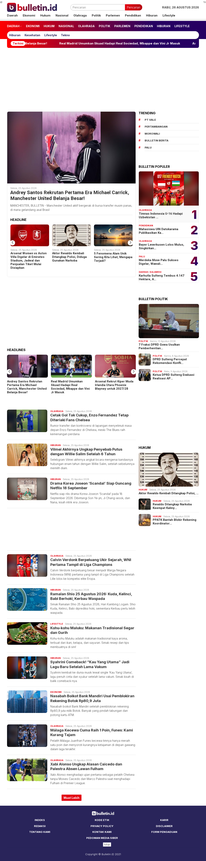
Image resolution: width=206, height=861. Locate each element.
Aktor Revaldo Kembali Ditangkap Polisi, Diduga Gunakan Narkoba (69, 256)
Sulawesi (155, 272)
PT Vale (150, 119)
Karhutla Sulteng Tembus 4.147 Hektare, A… (161, 277)
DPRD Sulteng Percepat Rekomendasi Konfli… (170, 361)
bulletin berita (156, 140)
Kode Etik (102, 820)
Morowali (152, 133)
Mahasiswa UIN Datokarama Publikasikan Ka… (158, 231)
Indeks (40, 820)
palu (148, 147)
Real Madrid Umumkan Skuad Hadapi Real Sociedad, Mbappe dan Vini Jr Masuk (90, 43)
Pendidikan (146, 225)
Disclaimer (164, 826)
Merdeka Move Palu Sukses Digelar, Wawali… (158, 262)
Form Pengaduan (164, 831)
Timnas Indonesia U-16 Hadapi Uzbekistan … (161, 215)
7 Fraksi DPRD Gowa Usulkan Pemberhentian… (159, 346)
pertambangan (156, 126)
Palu (142, 256)
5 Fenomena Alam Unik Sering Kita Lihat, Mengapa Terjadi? (113, 257)
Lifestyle (56, 623)
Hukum (143, 489)
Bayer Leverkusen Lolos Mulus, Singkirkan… (161, 246)
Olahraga (56, 411)
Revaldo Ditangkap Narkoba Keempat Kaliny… (172, 506)
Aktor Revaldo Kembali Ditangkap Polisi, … (169, 493)
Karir (164, 820)
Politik (143, 341)
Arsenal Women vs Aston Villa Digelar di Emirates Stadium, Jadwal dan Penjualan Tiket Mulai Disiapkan (28, 260)
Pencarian (133, 7)
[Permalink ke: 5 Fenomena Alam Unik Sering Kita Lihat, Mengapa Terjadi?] (113, 235)
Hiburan (55, 445)
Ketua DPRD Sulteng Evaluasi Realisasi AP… (173, 376)
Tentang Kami (39, 831)
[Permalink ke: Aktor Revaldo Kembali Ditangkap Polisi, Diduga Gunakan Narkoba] (71, 235)
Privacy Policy (102, 826)
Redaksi (40, 826)
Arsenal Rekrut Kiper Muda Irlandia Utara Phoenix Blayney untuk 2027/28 (114, 385)
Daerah (143, 272)
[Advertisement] (103, 79)
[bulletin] (32, 7)
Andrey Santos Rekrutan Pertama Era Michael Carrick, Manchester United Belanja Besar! (69, 196)
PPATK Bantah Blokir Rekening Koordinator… (174, 521)
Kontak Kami (102, 831)
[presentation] (12, 242)
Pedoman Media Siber (102, 837)
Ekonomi (56, 692)
